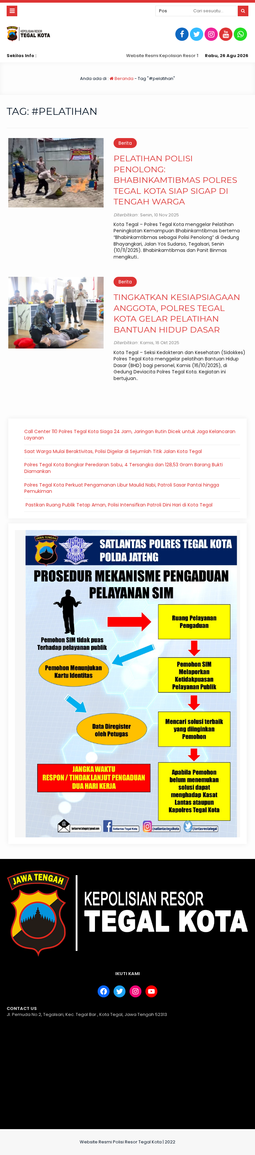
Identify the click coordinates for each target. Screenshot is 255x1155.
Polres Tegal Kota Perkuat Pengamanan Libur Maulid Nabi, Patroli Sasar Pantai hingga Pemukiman (121, 488)
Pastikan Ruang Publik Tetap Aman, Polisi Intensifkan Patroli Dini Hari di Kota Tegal (118, 504)
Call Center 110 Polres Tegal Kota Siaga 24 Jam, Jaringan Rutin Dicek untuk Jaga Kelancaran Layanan (129, 434)
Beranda (123, 78)
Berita (125, 143)
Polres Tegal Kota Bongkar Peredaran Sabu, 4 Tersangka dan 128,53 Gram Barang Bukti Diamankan (123, 468)
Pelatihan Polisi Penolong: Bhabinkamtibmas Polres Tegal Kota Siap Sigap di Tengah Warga (175, 179)
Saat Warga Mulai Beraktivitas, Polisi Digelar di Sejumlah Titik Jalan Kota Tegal (113, 451)
